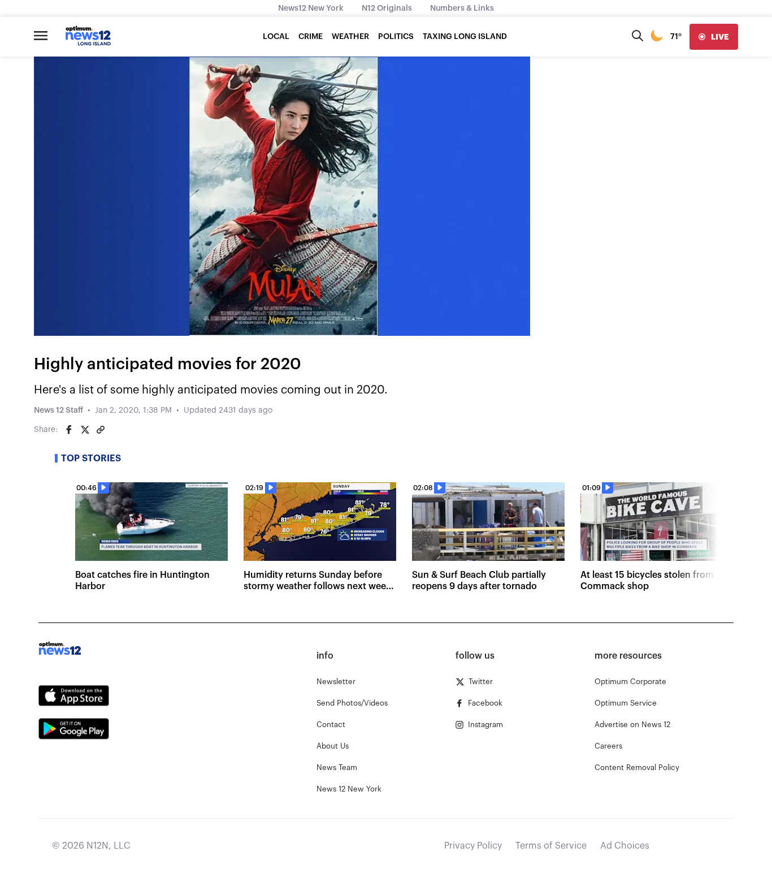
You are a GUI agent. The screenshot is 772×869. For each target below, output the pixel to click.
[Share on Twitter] (84, 429)
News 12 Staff (58, 410)
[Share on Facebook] (68, 429)
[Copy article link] (100, 429)
